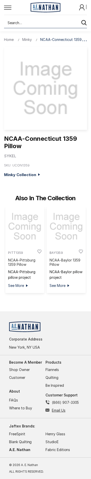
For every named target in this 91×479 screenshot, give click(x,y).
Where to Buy (20, 408)
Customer (17, 377)
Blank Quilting (20, 442)
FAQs (13, 400)
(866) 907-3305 (65, 402)
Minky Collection (21, 174)
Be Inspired (55, 385)
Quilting (52, 377)
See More (16, 285)
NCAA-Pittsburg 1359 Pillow (21, 262)
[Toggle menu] (16, 7)
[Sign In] (82, 7)
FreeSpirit (17, 434)
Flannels (52, 369)
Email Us (58, 410)
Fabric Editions (58, 449)
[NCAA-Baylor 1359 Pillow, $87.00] (66, 226)
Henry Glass (55, 434)
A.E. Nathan (19, 449)
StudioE (52, 442)
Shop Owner (19, 369)
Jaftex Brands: (22, 426)
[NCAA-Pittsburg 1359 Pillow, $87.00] (24, 226)
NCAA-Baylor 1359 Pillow (65, 262)
